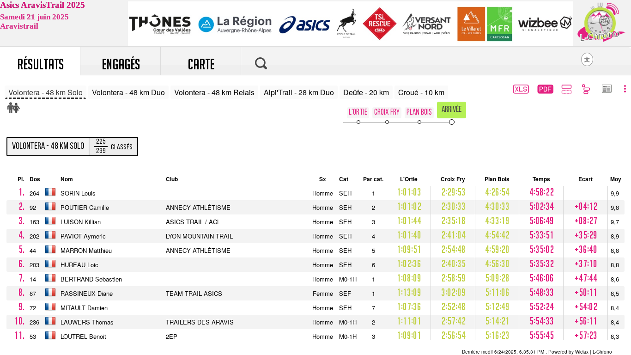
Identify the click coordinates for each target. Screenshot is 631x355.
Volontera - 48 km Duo (128, 92)
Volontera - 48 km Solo (45, 92)
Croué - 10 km (421, 92)
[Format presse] (606, 89)
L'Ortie (358, 112)
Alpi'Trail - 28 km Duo (299, 92)
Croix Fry (387, 112)
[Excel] (520, 90)
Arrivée (451, 110)
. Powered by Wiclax (525, 352)
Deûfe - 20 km (366, 92)
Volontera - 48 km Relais (214, 92)
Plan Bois (419, 112)
